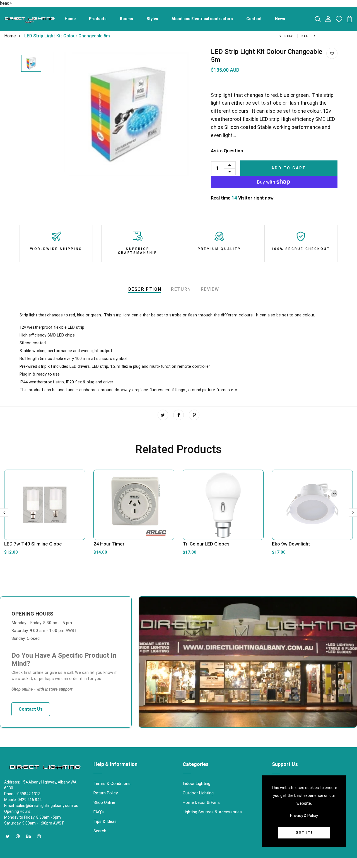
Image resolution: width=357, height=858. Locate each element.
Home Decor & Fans (201, 802)
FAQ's (98, 811)
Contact (254, 18)
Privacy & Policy (304, 815)
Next (305, 36)
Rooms (126, 18)
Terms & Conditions (112, 783)
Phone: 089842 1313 (22, 794)
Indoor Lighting (196, 783)
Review (210, 289)
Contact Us (31, 709)
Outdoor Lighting (198, 792)
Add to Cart (288, 168)
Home (70, 18)
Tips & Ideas (105, 821)
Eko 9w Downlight (291, 544)
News (280, 18)
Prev (288, 36)
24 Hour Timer (108, 544)
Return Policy (105, 792)
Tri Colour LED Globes (206, 544)
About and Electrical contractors (202, 18)
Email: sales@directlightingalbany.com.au (41, 805)
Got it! (304, 833)
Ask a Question (227, 150)
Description (144, 289)
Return (181, 289)
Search (99, 830)
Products (98, 18)
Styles (152, 18)
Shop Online (104, 802)
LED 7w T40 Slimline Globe (33, 544)
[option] (31, 64)
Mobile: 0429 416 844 (23, 799)
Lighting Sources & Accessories (212, 811)
